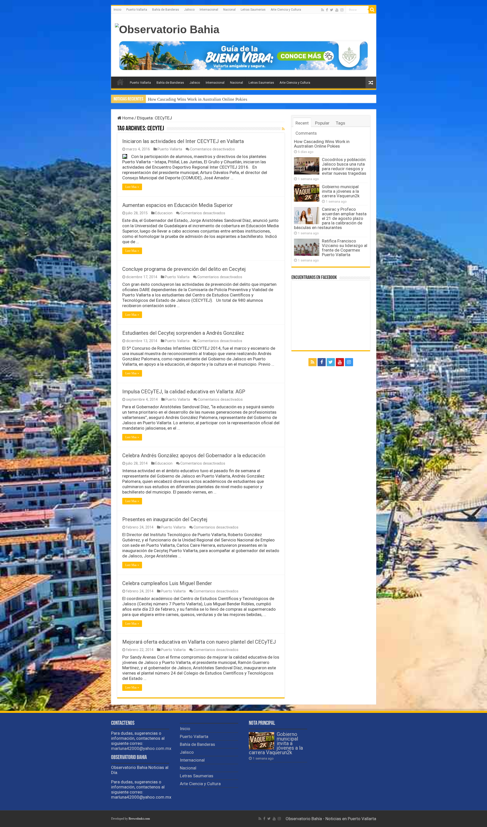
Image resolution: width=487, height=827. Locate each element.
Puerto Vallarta (136, 9)
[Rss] (322, 10)
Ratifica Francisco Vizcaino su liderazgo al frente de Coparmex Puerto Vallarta (344, 247)
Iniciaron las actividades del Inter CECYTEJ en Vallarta (183, 141)
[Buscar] (372, 9)
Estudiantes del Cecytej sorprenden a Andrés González (183, 333)
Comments (306, 133)
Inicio (117, 9)
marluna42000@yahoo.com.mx (141, 748)
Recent (302, 123)
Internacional (209, 9)
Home (127, 117)
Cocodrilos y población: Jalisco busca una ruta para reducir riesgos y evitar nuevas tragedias (231, 99)
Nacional (229, 9)
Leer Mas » (132, 187)
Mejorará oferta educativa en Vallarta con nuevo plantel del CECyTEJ (199, 642)
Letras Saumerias (253, 9)
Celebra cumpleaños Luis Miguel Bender (167, 583)
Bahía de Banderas (165, 9)
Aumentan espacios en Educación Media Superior (177, 205)
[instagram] (342, 10)
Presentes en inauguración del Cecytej (164, 519)
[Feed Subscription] (283, 129)
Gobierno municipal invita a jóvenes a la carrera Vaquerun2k (340, 191)
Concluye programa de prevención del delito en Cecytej (184, 269)
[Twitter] (331, 10)
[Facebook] (326, 10)
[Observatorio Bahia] (167, 29)
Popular (322, 123)
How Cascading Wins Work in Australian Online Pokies (322, 144)
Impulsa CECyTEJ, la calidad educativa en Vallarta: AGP (183, 392)
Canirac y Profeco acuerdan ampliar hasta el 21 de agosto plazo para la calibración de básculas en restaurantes (330, 218)
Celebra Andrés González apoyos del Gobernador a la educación (193, 455)
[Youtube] (337, 10)
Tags (340, 123)
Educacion (163, 213)
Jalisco (189, 9)
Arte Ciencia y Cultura (286, 9)
